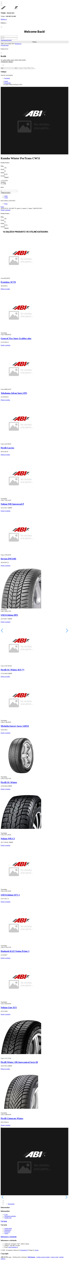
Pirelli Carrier (7, 448)
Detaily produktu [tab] (5, 210)
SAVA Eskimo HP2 (9, 615)
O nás (6, 1214)
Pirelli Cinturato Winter (12, 1118)
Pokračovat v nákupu (6, 62)
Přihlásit (34, 42)
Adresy (6, 1233)
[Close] (1, 3)
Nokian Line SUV (9, 1007)
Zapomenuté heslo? (6, 40)
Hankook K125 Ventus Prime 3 (15, 951)
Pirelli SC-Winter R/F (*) (12, 670)
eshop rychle (54, 1257)
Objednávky (7, 1230)
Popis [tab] (5, 203)
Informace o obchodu (9, 1237)
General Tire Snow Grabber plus (16, 338)
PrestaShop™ (24, 1250)
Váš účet (4, 1221)
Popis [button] (2, 207)
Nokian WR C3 (8, 838)
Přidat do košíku (5, 193)
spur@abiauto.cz (13, 1247)
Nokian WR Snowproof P (12, 504)
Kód (2, 200)
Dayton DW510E (8, 559)
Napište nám (7, 1218)
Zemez (37, 1250)
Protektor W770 (8, 282)
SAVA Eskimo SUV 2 (10, 895)
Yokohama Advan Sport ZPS (14, 393)
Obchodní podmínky (10, 1216)
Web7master (31, 1257)
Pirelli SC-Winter (9, 782)
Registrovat (18, 43)
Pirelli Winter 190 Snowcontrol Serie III (19, 1062)
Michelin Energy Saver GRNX (15, 726)
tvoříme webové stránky (43, 1257)
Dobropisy (7, 1231)
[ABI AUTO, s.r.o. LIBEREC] (9, 9)
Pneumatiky (11, 1204)
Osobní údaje (8, 1228)
